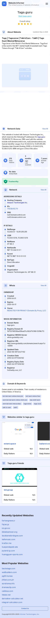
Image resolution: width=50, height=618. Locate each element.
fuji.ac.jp (5, 524)
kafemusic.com (8, 539)
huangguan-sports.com (12, 554)
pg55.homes (7, 576)
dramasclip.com (9, 587)
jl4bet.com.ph (8, 580)
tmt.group (8, 490)
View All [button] (45, 129)
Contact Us (25, 608)
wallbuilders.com (9, 572)
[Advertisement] (25, 56)
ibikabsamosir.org (9, 532)
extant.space (10, 443)
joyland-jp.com (8, 550)
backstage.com (8, 568)
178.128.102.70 (12, 209)
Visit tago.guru (24, 16)
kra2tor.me (6, 543)
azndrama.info (8, 583)
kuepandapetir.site (10, 547)
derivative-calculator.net (12, 598)
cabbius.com (7, 591)
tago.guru (41, 137)
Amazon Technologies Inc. (17, 203)
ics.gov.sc (6, 528)
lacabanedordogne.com (12, 535)
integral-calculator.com (12, 602)
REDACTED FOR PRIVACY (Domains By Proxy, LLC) (26, 311)
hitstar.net (6, 595)
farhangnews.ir (8, 520)
